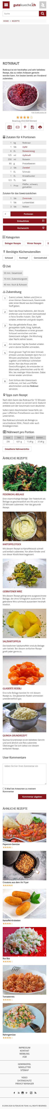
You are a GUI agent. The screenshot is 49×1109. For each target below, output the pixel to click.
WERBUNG (24, 1053)
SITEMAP (24, 1070)
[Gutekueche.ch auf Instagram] (23, 1093)
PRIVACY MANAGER (24, 1083)
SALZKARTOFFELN (12, 641)
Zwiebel (26, 167)
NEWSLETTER (24, 1067)
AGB (24, 1056)
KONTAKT (24, 1050)
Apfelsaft (26, 155)
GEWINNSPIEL (24, 1064)
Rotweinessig (28, 151)
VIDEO (24, 1077)
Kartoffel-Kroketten (12, 920)
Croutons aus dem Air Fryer (16, 882)
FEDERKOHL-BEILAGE (13, 494)
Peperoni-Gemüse (11, 844)
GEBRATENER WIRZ (12, 591)
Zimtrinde (27, 198)
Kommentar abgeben (32, 796)
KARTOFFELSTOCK (12, 544)
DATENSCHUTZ (24, 1080)
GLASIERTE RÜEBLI (12, 688)
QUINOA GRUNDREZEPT (15, 735)
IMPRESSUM (24, 1047)
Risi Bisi (6, 958)
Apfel (24, 146)
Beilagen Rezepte (13, 243)
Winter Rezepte (34, 243)
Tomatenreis (8, 996)
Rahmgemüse (9, 1034)
